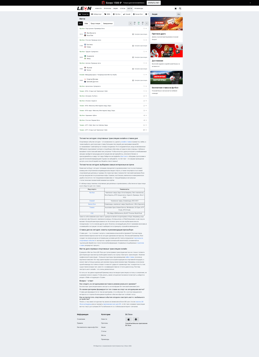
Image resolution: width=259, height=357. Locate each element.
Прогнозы (107, 8)
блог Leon (124, 156)
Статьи (122, 8)
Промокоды (138, 8)
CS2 (92, 213)
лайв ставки (130, 257)
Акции (115, 8)
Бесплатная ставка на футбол (165, 88)
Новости (98, 8)
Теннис (82, 91)
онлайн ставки (126, 142)
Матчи (130, 8)
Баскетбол (92, 204)
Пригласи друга (159, 34)
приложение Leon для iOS (112, 304)
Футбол (82, 28)
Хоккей (82, 74)
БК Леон (128, 314)
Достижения (157, 61)
